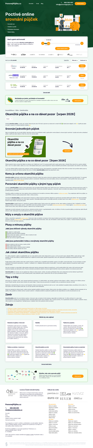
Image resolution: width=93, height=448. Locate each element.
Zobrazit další (46, 92)
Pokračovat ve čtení (18, 331)
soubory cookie (30, 434)
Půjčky (17, 110)
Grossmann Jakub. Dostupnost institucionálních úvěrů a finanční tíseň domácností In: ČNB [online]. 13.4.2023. (34, 311)
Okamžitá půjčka (24, 110)
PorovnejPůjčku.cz (13, 3)
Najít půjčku (67, 150)
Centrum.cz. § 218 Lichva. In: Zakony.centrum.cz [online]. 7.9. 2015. (24, 314)
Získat (82, 66)
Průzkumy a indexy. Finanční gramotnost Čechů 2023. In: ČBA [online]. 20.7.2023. (27, 308)
